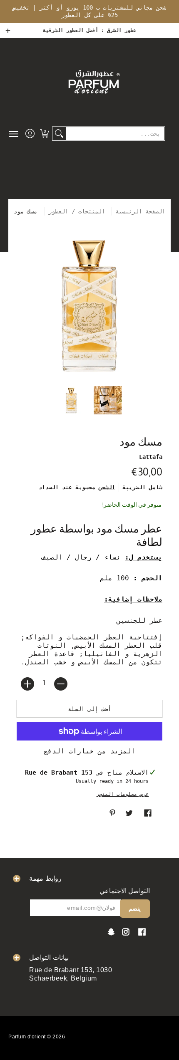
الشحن (107, 487)
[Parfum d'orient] (94, 81)
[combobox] (115, 133)
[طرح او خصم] (60, 684)
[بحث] (59, 133)
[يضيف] (27, 684)
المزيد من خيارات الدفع (89, 751)
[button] (44, 133)
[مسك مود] (71, 400)
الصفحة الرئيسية (140, 211)
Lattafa (150, 456)
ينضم (135, 908)
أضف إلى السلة (89, 709)
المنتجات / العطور (78, 211)
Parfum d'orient (27, 1037)
